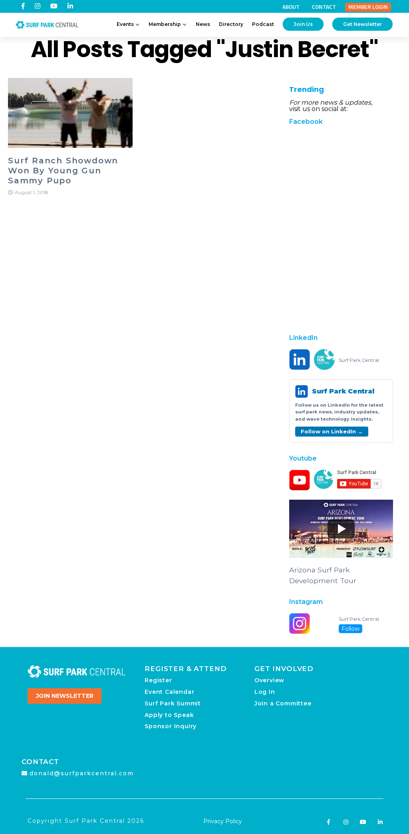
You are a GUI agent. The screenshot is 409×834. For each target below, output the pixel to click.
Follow (350, 628)
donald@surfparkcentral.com (82, 773)
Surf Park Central (359, 360)
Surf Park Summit (173, 703)
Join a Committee (283, 703)
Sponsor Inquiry (171, 726)
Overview (269, 680)
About (291, 7)
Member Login (368, 7)
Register (158, 680)
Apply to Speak (169, 715)
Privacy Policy (222, 821)
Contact (324, 7)
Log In (264, 691)
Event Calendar (169, 691)
